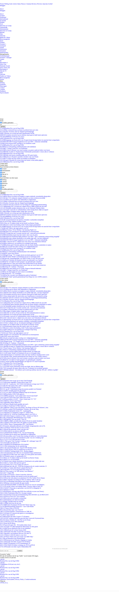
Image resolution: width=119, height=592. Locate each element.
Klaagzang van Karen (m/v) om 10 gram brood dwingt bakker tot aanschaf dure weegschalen (30, 140)
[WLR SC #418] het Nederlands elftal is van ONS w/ (18, 414)
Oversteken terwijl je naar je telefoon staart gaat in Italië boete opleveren (23, 135)
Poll (3, 187)
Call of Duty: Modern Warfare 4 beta (13, 221)
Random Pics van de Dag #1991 (12, 153)
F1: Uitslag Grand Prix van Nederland (13, 148)
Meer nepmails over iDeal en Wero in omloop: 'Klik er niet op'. (20, 479)
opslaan (3, 126)
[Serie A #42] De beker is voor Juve (13, 535)
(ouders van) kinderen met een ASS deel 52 (15, 533)
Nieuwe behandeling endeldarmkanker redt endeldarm (18, 147)
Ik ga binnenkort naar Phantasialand (12, 538)
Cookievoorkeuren (30, 579)
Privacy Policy (19, 579)
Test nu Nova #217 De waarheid (12, 496)
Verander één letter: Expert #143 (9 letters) (15, 542)
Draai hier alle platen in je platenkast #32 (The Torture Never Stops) (22, 478)
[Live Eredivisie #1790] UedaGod (13, 406)
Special (4, 185)
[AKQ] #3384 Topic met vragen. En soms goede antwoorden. (21, 454)
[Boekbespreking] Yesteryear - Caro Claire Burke (17, 506)
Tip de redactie (4, 93)
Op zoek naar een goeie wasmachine (13, 498)
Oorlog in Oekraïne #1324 (10, 387)
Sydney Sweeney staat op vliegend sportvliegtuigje (17, 131)
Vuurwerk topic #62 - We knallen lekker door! (15, 525)
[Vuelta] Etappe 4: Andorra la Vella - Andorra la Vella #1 (19, 416)
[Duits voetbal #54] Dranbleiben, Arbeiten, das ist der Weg (19, 409)
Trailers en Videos (5, 76)
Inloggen (2, 5)
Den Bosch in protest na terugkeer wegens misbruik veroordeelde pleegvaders (25, 196)
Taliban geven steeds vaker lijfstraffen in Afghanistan (18, 199)
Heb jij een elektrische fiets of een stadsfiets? (15, 528)
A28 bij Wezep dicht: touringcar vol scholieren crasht (17, 143)
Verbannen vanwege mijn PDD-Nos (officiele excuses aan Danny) (22, 491)
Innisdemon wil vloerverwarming (12, 500)
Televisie (2, 36)
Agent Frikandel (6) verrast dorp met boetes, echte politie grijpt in (21, 160)
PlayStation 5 (4, 69)
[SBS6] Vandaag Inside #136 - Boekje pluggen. (17, 451)
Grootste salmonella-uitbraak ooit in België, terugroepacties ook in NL (22, 426)
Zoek (10, 4)
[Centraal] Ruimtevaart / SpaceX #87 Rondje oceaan (18, 448)
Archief (50, 4)
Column (4, 181)
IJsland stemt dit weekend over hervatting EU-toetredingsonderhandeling (23, 205)
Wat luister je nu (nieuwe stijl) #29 (12, 431)
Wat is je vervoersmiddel (9, 459)
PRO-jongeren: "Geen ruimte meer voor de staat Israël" (19, 396)
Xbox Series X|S (5, 67)
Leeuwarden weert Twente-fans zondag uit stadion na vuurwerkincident (23, 436)
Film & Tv (5, 174)
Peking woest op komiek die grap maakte (14, 483)
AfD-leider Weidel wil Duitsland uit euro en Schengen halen (20, 257)
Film (1, 34)
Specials (45, 4)
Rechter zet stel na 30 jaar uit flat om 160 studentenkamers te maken (22, 313)
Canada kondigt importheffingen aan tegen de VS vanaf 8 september (22, 361)
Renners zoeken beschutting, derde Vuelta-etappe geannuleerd (20, 225)
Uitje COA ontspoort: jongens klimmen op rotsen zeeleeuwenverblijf (22, 198)
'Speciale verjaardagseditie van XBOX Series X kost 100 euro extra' (22, 258)
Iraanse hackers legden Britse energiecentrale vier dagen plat (20, 351)
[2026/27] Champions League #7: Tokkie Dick (16, 412)
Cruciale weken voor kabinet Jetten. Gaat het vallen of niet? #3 (21, 486)
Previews (39, 4)
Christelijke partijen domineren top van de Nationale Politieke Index (22, 208)
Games (2, 59)
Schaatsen (3, 51)
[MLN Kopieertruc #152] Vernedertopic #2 (15, 543)
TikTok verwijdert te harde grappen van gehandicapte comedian (20, 262)
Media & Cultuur (5, 37)
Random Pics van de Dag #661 (11, 363)
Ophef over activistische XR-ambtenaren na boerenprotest (19, 231)
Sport (1, 41)
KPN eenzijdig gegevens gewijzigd (13, 391)
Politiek (2, 22)
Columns (28, 4)
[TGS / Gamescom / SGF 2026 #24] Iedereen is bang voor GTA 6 (22, 384)
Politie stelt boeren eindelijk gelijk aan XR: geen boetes (18, 155)
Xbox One (3, 64)
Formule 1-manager (6, 57)
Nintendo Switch (5, 66)
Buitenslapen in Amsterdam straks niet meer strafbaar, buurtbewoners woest (24, 355)
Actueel (2, 15)
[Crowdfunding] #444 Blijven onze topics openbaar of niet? (20, 481)
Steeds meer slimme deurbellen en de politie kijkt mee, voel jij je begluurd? (24, 238)
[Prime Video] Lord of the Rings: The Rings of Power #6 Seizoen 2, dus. (24, 407)
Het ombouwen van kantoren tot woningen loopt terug (18, 243)
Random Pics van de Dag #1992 (12, 145)
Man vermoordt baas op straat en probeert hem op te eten (19, 130)
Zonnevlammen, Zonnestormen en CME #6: (16, 511)
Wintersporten (4, 52)
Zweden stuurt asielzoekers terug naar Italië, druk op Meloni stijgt (21, 366)
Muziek (2, 32)
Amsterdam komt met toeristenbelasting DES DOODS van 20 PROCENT (24, 495)
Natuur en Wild (7, 490)
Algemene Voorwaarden (7, 579)
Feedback (3, 91)
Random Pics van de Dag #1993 (12, 138)
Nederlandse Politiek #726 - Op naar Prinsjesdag (17, 432)
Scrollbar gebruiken (7, 122)
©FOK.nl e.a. (4, 583)
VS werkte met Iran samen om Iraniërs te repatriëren (17, 158)
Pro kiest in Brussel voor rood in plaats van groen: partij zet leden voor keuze (25, 150)
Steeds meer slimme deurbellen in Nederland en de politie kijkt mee (22, 461)
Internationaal (4, 19)
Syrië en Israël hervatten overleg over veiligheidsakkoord (18, 246)
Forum (2, 4)
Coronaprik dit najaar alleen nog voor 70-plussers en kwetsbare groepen (24, 368)
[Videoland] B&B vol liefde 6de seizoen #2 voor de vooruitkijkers (22, 484)
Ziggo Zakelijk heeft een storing (11, 501)
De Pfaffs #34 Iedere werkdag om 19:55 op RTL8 (17, 545)
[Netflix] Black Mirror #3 (10, 402)
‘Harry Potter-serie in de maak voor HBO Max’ (16, 536)
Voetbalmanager (4, 56)
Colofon (2, 89)
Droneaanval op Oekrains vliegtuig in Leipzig (16, 540)
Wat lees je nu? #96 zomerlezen (12, 521)
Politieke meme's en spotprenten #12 (13, 456)
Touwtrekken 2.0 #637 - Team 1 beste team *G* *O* (18, 399)
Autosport (3, 46)
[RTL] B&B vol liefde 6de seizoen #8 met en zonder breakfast (21, 421)
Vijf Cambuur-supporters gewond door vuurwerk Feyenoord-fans (22, 518)
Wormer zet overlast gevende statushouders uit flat (17, 133)
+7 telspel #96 (7, 473)
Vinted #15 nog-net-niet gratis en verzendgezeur (17, 513)
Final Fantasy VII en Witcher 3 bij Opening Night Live (18, 230)
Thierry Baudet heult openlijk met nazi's (14, 404)
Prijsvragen (3, 86)
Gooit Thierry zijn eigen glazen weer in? (14, 228)
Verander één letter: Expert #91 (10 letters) (15, 531)
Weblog (6, 4)
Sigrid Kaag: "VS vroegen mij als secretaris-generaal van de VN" (21, 255)
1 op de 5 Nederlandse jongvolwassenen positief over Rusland (20, 389)
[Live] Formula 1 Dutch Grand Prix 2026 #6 (16, 474)
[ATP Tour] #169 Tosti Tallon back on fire (15, 397)
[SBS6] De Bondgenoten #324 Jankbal (14, 444)
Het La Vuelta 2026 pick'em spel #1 (13, 463)
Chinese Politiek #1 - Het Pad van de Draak (15, 520)
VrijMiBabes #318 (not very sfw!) (12, 136)
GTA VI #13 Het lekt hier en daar (12, 439)
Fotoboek (3, 84)
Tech (1, 24)
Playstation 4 (4, 62)
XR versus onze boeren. (9, 253)
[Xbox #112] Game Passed (10, 401)
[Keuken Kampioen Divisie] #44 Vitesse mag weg (17, 505)
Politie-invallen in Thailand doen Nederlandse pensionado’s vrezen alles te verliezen (27, 152)
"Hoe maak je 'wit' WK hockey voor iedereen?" (17, 471)
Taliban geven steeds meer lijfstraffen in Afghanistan (18, 434)
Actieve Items (17, 4)
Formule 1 (3, 44)
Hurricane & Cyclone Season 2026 (13, 530)
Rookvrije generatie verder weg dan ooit (14, 429)
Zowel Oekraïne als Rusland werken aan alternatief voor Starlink (21, 260)
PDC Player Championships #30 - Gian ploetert (16, 424)
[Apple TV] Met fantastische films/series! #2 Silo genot (19, 526)
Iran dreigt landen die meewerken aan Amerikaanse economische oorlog (23, 296)
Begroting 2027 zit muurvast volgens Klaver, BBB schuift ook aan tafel (23, 206)
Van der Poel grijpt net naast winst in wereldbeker (16, 272)
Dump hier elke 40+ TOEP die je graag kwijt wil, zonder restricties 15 (23, 466)
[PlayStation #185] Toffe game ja (12, 394)
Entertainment (4, 29)
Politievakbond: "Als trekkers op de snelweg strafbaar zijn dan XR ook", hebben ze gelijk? (29, 370)
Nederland (3, 17)
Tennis (2, 47)
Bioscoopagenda (5, 39)
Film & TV (3, 71)
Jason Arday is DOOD (9, 508)
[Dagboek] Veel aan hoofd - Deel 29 (13, 419)
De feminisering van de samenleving (13, 446)
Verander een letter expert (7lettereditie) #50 (15, 547)
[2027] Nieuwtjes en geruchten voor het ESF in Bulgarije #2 (20, 488)
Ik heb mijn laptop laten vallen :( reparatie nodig (16, 385)
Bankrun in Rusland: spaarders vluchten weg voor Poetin (19, 157)
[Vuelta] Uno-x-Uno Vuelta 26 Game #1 (14, 464)
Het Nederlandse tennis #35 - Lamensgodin (15, 411)
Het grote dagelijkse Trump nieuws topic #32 (15, 382)
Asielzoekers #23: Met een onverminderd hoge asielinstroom (20, 453)
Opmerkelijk (3, 27)
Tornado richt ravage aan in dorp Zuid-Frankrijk (16, 380)
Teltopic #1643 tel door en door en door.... (15, 427)
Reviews (34, 4)
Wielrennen (3, 49)
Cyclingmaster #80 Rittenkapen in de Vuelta (15, 417)
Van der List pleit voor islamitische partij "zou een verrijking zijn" (22, 438)
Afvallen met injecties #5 (9, 443)
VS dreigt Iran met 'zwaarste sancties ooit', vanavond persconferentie (22, 233)
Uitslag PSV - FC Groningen (10, 273)
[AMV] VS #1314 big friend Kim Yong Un (15, 469)
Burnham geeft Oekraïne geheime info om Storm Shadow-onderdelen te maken (25, 245)
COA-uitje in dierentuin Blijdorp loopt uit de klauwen (18, 392)
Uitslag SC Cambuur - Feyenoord (12, 267)
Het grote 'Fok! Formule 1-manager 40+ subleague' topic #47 (20, 441)
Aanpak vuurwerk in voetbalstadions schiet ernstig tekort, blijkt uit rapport (24, 210)
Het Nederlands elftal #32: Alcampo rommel (16, 493)
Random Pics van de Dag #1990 (12, 162)
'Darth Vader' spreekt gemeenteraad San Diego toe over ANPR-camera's (23, 277)
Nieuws (23, 4)
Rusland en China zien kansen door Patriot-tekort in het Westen (21, 263)
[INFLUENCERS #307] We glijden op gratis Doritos (18, 422)
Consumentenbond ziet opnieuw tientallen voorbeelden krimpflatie (22, 220)
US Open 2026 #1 (7, 515)
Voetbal (2, 42)
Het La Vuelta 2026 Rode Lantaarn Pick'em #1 (16, 468)
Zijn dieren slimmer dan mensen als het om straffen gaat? (18, 476)
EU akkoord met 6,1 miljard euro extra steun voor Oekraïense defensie (23, 241)
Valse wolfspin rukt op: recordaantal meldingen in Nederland (20, 323)
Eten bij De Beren (7, 523)
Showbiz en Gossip (5, 25)
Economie (3, 20)
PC (1, 61)
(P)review (5, 183)
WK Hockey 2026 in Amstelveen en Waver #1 (16, 449)
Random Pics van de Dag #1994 (12, 128)
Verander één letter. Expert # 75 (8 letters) (14, 516)
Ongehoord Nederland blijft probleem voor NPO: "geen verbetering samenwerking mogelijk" (30, 236)
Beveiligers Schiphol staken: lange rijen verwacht (16, 211)
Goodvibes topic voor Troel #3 (11, 510)
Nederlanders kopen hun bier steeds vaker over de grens (19, 235)
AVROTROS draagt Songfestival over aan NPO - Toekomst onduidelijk (23, 142)
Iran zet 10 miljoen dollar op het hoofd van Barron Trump (19, 223)
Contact (2, 88)
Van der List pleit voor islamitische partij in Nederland (18, 275)
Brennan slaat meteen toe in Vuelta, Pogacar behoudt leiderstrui (20, 268)
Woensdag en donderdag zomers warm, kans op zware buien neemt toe (23, 265)
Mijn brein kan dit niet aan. (10, 503)
